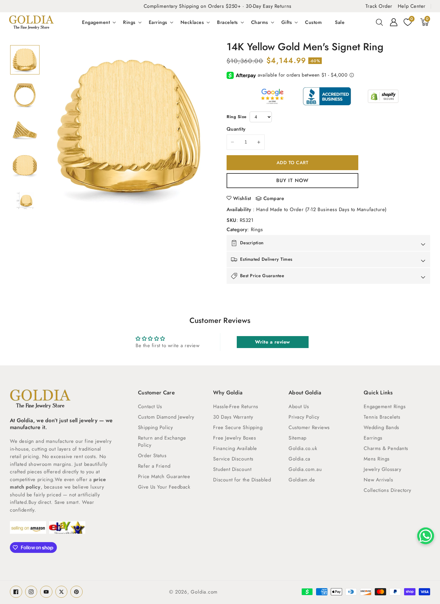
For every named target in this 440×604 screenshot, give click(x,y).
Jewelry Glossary (382, 469)
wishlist (242, 198)
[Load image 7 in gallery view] (25, 95)
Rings (129, 22)
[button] (379, 22)
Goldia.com (204, 591)
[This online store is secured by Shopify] (383, 96)
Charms (259, 22)
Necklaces (192, 22)
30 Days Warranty (233, 416)
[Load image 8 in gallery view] (25, 130)
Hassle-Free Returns (235, 406)
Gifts (286, 22)
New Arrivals (378, 479)
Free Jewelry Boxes (234, 437)
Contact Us (150, 406)
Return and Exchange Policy (162, 441)
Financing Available (235, 448)
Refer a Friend (154, 465)
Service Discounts (233, 458)
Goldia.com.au (305, 469)
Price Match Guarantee (164, 476)
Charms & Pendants (386, 448)
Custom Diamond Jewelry (166, 416)
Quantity (236, 128)
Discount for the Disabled (242, 479)
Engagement (96, 22)
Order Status (152, 455)
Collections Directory (387, 490)
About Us (299, 406)
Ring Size (237, 117)
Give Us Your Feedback (164, 486)
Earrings (158, 22)
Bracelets (227, 22)
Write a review (272, 341)
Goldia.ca (299, 458)
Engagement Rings (385, 406)
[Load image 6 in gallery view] (25, 59)
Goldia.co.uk (303, 448)
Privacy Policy (304, 416)
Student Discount (232, 469)
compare (273, 198)
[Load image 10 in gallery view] (25, 200)
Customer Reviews (309, 427)
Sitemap (298, 437)
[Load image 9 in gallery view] (25, 165)
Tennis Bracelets (382, 416)
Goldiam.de (302, 479)
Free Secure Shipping (238, 427)
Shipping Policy (155, 427)
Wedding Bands (381, 427)
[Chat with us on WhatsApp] (425, 535)
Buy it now (292, 180)
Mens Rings (377, 458)
